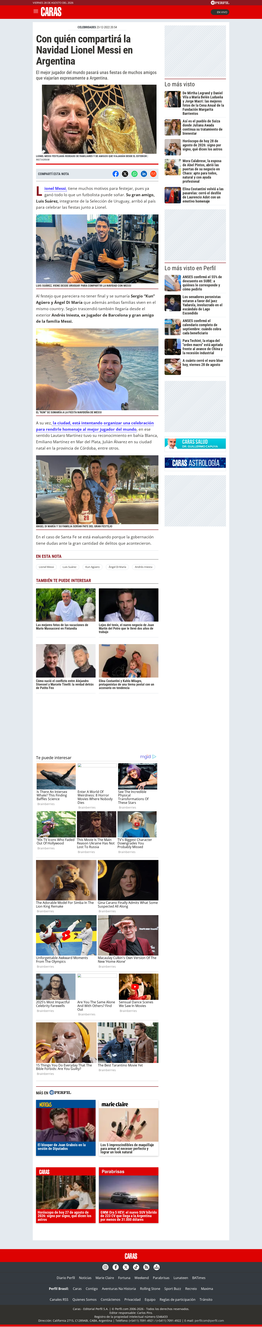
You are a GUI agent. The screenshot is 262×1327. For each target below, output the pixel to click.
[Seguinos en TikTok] (136, 1267)
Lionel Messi (46, 567)
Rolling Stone (150, 1288)
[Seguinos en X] (126, 1267)
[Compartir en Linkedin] (144, 174)
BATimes (199, 1278)
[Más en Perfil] (60, 1093)
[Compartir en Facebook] (116, 174)
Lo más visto (180, 84)
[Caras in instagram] (105, 1267)
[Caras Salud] (195, 447)
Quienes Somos (84, 1299)
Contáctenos (110, 1299)
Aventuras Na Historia (119, 1288)
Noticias (85, 1278)
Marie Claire (105, 1278)
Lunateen (181, 1278)
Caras (77, 1288)
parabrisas (128, 1172)
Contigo (92, 1288)
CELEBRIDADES (87, 27)
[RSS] (146, 1267)
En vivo (222, 12)
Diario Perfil (66, 1278)
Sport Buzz (172, 1288)
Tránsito (206, 1299)
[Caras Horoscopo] (195, 466)
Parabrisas (161, 1278)
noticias (66, 1105)
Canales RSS (59, 1299)
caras (66, 1172)
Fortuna (124, 1278)
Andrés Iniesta (143, 567)
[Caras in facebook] (116, 1267)
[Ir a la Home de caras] (51, 15)
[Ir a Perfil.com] (220, 3)
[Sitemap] (157, 1267)
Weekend (141, 1278)
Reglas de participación (177, 1299)
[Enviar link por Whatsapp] (134, 174)
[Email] (153, 174)
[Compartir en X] (125, 174)
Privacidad (132, 1299)
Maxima (207, 1288)
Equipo (150, 1299)
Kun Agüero (92, 567)
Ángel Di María (117, 567)
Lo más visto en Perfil (190, 268)
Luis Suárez (69, 567)
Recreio (191, 1288)
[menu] (36, 12)
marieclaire (128, 1105)
